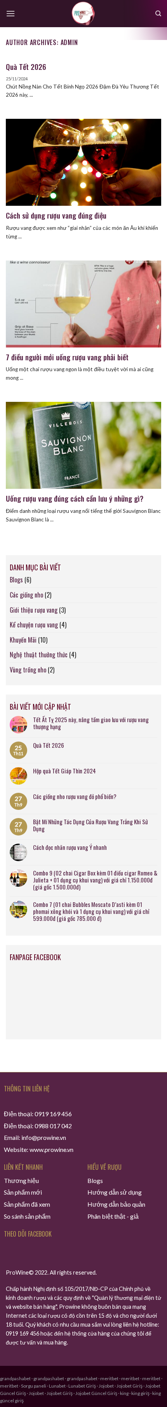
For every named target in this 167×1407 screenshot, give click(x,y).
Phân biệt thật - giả (113, 1216)
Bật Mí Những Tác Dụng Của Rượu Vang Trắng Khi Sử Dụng (90, 825)
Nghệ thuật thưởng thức (39, 654)
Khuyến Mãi (23, 639)
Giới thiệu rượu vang (33, 610)
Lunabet (57, 1386)
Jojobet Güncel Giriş (96, 1393)
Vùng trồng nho (28, 669)
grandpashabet (15, 1378)
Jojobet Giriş (130, 1386)
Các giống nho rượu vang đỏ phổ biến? (75, 796)
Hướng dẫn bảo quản (116, 1204)
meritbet (109, 1378)
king (124, 1393)
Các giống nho (26, 594)
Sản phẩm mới (23, 1192)
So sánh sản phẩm (27, 1216)
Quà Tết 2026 (48, 745)
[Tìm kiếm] (158, 13)
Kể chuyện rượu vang (34, 624)
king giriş (140, 1393)
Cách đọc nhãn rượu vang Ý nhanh (70, 847)
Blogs (16, 579)
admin (69, 42)
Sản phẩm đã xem (27, 1204)
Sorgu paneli (33, 1386)
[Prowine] (84, 13)
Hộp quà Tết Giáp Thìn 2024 (64, 770)
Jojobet (106, 1386)
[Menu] (10, 13)
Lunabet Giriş (82, 1386)
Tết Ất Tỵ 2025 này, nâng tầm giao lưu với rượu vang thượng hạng (91, 723)
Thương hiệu (21, 1180)
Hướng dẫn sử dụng (114, 1192)
